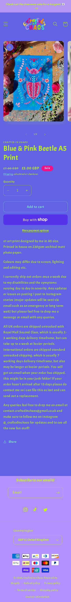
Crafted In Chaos (33, 577)
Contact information (37, 596)
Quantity (9, 182)
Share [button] (13, 442)
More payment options (35, 230)
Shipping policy (49, 590)
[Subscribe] (58, 492)
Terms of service (26, 590)
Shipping (8, 174)
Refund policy (32, 583)
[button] (6, 24)
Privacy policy (52, 583)
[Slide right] (44, 134)
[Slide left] (26, 134)
